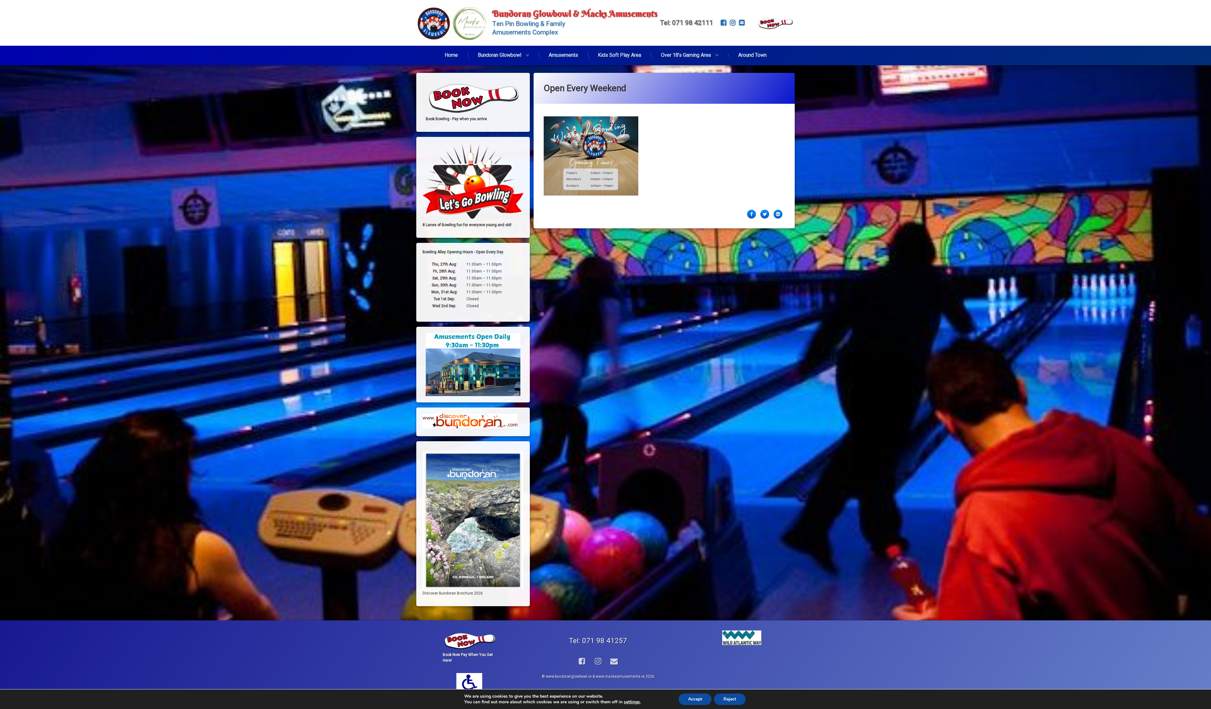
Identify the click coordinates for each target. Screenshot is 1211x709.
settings (632, 702)
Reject (729, 699)
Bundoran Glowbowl (499, 55)
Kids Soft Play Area (619, 55)
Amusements (563, 55)
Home (451, 55)
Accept (695, 699)
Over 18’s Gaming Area (686, 55)
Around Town (752, 55)
